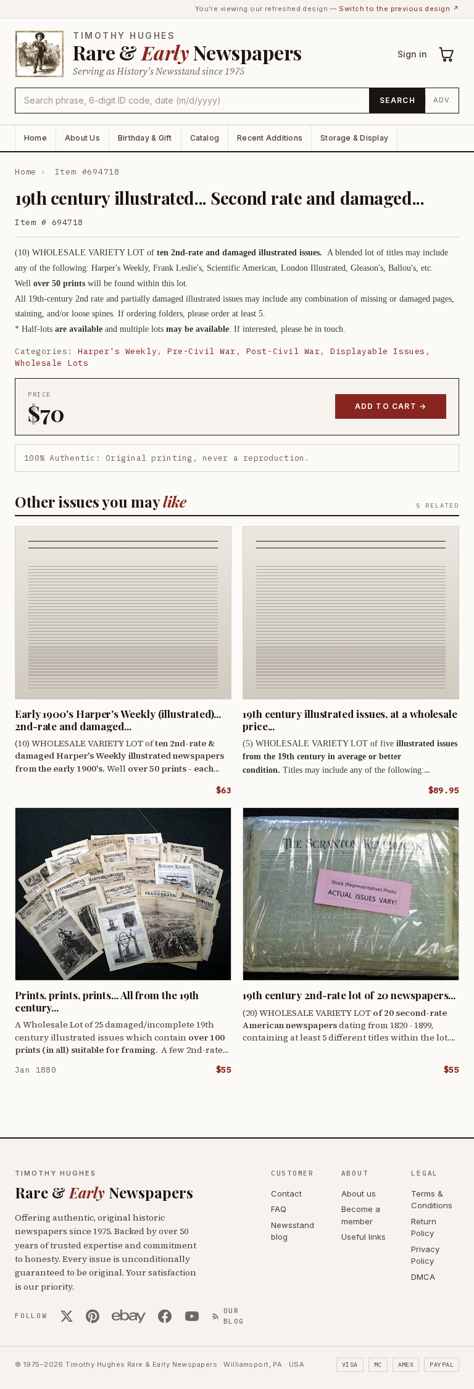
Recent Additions (269, 137)
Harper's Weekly (117, 351)
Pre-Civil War (201, 351)
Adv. (442, 100)
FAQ (278, 1209)
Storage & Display (354, 137)
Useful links (363, 1237)
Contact (286, 1193)
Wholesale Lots (51, 363)
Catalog (205, 137)
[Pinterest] (92, 1316)
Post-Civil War (283, 351)
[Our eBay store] (129, 1316)
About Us (82, 137)
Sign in (412, 54)
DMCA (423, 1277)
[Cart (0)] (446, 54)
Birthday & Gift (145, 137)
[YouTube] (192, 1316)
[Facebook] (165, 1316)
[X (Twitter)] (66, 1316)
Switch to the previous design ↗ (399, 8)
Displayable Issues (377, 351)
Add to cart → (391, 406)
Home (35, 137)
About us (358, 1193)
